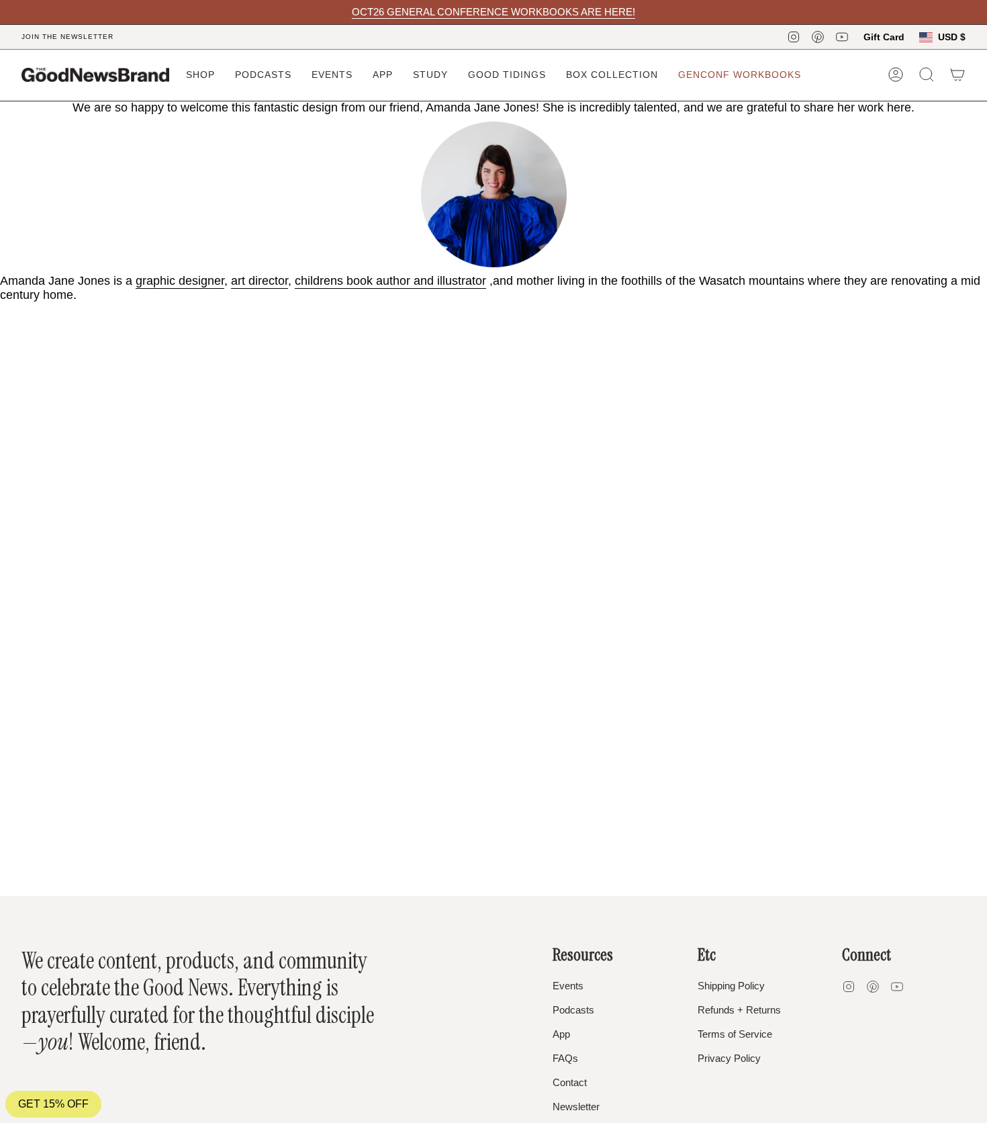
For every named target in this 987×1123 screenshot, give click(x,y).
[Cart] (957, 74)
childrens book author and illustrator (390, 280)
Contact (570, 1082)
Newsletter (576, 1106)
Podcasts (573, 1010)
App (561, 1034)
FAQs (565, 1058)
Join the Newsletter (67, 36)
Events (568, 985)
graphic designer (180, 280)
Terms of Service (735, 1034)
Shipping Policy (731, 985)
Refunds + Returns (739, 1010)
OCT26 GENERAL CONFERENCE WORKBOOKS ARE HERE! (493, 11)
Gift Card (883, 37)
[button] (200, 75)
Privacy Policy (729, 1058)
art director (259, 280)
